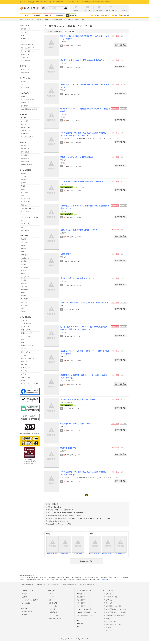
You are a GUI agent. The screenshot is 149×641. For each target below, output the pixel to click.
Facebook (81, 624)
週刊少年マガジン (26, 342)
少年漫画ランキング (84, 606)
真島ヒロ (23, 308)
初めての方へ (25, 106)
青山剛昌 (23, 239)
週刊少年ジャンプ (26, 333)
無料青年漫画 (25, 158)
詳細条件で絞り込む (86, 561)
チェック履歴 (25, 87)
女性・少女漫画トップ (27, 48)
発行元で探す (25, 133)
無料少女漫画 (25, 155)
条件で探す (24, 118)
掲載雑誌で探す (25, 127)
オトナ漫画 (24, 192)
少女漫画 (23, 176)
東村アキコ (24, 302)
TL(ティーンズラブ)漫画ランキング (88, 609)
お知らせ (23, 96)
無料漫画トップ (25, 29)
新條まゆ (23, 283)
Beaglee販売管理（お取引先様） (115, 615)
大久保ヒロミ (25, 258)
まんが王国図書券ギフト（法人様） (116, 612)
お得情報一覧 (25, 72)
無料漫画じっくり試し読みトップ (47, 584)
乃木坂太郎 (24, 299)
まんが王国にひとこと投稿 (29, 109)
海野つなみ (24, 251)
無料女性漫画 (25, 152)
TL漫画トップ (25, 54)
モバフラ (23, 380)
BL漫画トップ (25, 57)
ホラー (23, 221)
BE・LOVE (24, 320)
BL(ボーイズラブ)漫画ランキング (88, 612)
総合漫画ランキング (84, 594)
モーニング (24, 361)
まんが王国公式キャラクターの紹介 (116, 609)
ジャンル (96, 15)
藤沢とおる (24, 305)
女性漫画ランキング (84, 597)
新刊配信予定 (25, 38)
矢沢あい (23, 311)
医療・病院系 (25, 230)
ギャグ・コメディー (27, 202)
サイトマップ (109, 630)
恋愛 (22, 195)
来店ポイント (125, 15)
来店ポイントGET (26, 69)
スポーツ (23, 214)
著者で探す (24, 124)
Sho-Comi (24, 364)
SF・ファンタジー (26, 224)
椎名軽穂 (23, 280)
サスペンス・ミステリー (28, 208)
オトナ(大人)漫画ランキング (86, 615)
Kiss (22, 339)
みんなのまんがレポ (27, 137)
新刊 (115, 15)
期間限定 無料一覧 (26, 164)
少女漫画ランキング (84, 600)
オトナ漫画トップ (26, 60)
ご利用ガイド (25, 103)
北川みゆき (24, 270)
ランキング (106, 15)
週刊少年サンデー (26, 368)
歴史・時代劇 (25, 211)
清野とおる (24, 286)
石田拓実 (23, 248)
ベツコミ (23, 355)
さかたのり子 (25, 277)
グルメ (23, 227)
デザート (23, 374)
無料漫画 (73, 15)
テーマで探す (25, 121)
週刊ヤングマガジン (27, 330)
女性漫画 (23, 173)
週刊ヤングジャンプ (27, 345)
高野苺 (23, 292)
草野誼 (23, 274)
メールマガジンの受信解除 (30, 600)
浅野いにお (24, 242)
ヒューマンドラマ (26, 198)
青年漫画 (23, 179)
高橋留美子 (24, 296)
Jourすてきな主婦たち (27, 358)
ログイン (23, 84)
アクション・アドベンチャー (29, 217)
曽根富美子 (24, 289)
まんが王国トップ (27, 584)
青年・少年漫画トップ (27, 51)
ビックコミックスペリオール (29, 383)
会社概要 (108, 627)
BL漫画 (23, 189)
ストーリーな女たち (27, 323)
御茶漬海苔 (24, 261)
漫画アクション (25, 377)
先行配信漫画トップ (27, 44)
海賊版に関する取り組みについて (30, 434)
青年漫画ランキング (84, 603)
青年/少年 (59, 15)
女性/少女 (48, 15)
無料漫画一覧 (25, 149)
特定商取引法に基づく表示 (113, 624)
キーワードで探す (26, 130)
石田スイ (23, 245)
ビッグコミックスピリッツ (29, 336)
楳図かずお (24, 255)
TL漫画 (23, 186)
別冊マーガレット (26, 352)
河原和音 (23, 264)
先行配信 (37, 15)
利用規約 (108, 618)
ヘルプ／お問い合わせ (27, 99)
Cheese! (23, 349)
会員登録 (23, 81)
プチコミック (25, 327)
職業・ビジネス (25, 205)
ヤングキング (25, 371)
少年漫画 (23, 183)
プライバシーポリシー (112, 621)
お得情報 (24, 614)
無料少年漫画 (25, 161)
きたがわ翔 (24, 267)
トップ (25, 15)
